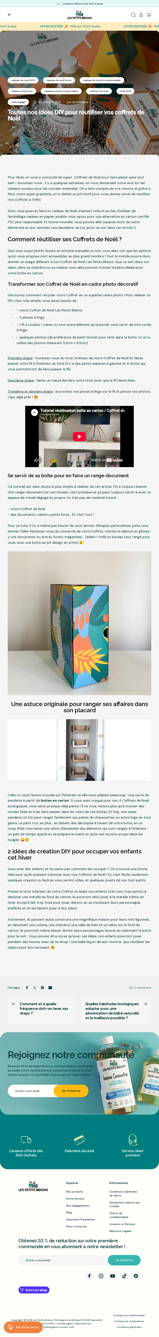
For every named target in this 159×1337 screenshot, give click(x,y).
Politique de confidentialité (129, 1315)
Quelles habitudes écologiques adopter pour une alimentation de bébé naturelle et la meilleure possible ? (112, 1010)
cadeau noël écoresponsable (61, 91)
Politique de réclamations (129, 1321)
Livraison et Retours (122, 1224)
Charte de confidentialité (118, 1215)
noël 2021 (125, 91)
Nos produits (74, 1191)
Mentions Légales (120, 1231)
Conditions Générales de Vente (123, 1193)
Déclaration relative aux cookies (124, 1204)
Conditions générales (129, 1327)
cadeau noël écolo (22, 91)
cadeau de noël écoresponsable (102, 80)
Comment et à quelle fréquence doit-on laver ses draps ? (44, 1008)
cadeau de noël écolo (59, 80)
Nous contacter (76, 1226)
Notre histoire (75, 1198)
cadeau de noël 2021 (23, 80)
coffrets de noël (99, 91)
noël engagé (18, 102)
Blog (69, 1212)
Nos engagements (78, 1205)
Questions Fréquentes (80, 1219)
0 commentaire (142, 987)
